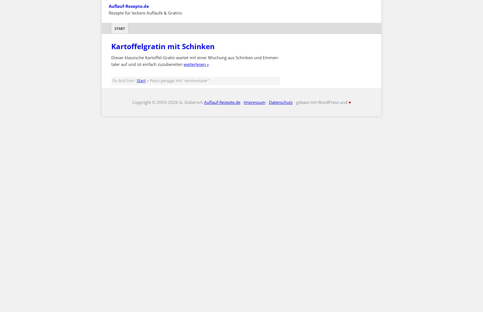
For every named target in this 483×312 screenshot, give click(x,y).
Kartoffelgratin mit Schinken (163, 46)
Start (120, 28)
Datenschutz (281, 102)
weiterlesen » (196, 64)
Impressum (255, 102)
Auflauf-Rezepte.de (129, 6)
